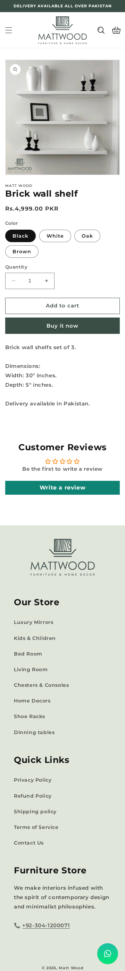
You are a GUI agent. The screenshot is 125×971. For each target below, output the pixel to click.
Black (20, 236)
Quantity (16, 267)
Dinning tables (34, 732)
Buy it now (62, 325)
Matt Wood (71, 967)
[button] (8, 30)
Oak (87, 236)
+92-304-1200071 (46, 925)
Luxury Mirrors (33, 622)
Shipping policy (35, 811)
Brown (21, 251)
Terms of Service (36, 827)
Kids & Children (35, 638)
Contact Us (29, 843)
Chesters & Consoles (41, 685)
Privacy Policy (32, 780)
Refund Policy (33, 796)
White (55, 236)
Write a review (62, 487)
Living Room (31, 669)
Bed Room (28, 654)
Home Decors (32, 701)
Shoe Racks (29, 716)
